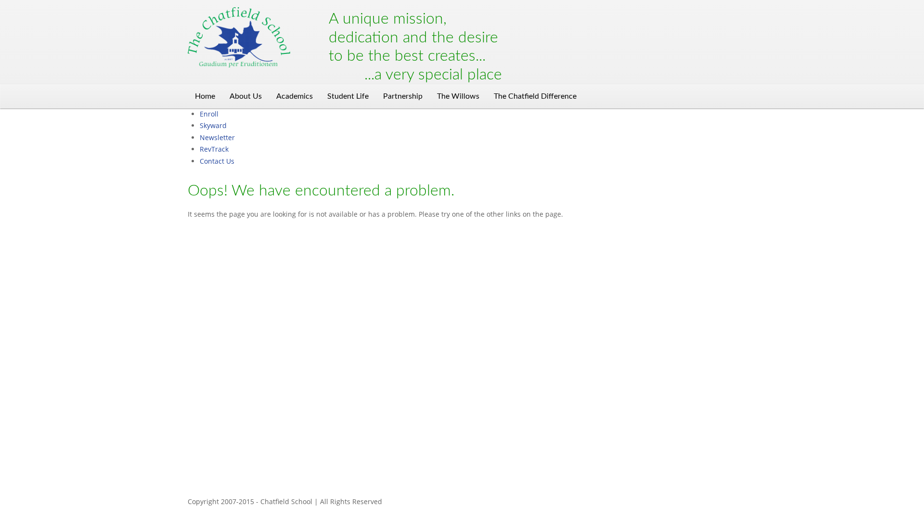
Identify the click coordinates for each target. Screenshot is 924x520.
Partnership (403, 96)
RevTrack (214, 149)
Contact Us (217, 161)
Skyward (213, 125)
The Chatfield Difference (535, 96)
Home (205, 96)
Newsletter (217, 137)
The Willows (458, 96)
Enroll (209, 113)
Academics (294, 96)
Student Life (348, 96)
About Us (246, 96)
